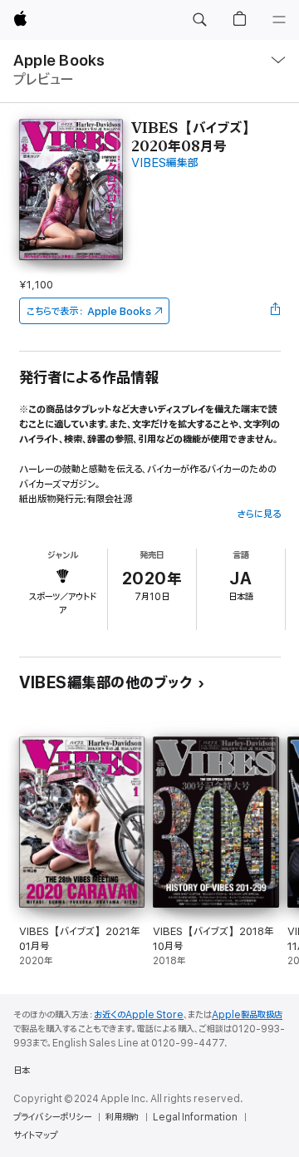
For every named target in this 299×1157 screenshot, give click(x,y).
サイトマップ (35, 1135)
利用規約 (122, 1117)
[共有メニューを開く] (275, 311)
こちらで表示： (89, 311)
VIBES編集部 (165, 163)
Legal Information (195, 1117)
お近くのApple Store (139, 1015)
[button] (199, 20)
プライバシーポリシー (52, 1117)
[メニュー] (279, 20)
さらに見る (259, 514)
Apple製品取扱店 (247, 1015)
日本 (21, 1070)
